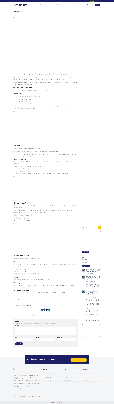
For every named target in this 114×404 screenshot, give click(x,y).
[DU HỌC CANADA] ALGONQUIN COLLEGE (93, 315)
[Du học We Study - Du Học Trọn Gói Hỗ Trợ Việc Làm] (20, 5)
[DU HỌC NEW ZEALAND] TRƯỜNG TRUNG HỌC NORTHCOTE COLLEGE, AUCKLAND (91, 293)
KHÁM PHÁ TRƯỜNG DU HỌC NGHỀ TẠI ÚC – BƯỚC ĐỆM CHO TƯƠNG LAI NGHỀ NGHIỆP (93, 310)
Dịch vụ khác (48, 380)
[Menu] (29, 5)
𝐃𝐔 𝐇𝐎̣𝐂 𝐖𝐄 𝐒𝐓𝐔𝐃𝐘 (18, 296)
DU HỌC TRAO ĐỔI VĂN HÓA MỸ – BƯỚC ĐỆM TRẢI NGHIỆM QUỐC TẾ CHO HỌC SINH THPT (93, 299)
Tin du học (84, 257)
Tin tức (85, 377)
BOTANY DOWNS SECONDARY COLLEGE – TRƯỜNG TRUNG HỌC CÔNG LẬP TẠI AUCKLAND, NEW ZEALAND (93, 271)
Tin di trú (84, 254)
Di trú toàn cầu (48, 377)
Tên (16, 337)
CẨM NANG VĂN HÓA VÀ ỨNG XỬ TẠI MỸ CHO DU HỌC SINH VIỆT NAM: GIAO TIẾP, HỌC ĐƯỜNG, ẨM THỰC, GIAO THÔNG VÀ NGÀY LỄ (93, 279)
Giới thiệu (41, 5)
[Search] (92, 5)
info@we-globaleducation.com (23, 388)
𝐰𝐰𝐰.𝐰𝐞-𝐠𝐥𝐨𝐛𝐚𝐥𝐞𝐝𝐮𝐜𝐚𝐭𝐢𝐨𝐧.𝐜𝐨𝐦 (24, 305)
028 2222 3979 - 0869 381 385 (23, 386)
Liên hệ (86, 5)
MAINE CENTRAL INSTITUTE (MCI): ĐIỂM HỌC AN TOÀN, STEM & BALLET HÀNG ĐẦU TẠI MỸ (93, 286)
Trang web (59, 337)
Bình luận (17, 325)
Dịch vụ (85, 374)
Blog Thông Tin (77, 5)
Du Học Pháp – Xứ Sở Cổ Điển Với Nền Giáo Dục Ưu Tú (62, 315)
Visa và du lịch (85, 262)
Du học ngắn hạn (48, 374)
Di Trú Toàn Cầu (56, 5)
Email (37, 337)
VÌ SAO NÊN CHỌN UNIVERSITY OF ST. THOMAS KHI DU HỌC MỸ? (93, 305)
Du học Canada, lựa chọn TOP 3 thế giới (25, 315)
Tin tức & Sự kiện (85, 260)
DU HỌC (48, 5)
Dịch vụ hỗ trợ (67, 5)
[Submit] (99, 227)
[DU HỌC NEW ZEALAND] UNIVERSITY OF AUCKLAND (92, 319)
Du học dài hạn (48, 372)
